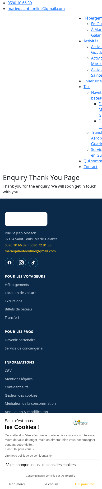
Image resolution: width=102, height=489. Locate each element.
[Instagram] (21, 262)
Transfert (12, 317)
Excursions (13, 301)
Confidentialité (16, 386)
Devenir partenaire (20, 339)
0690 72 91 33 (40, 245)
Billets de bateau (18, 309)
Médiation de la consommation (30, 403)
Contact (90, 166)
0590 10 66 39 (20, 2)
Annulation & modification (26, 411)
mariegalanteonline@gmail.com (36, 8)
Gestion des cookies (21, 395)
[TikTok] (33, 262)
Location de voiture (20, 292)
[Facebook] (9, 262)
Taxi (86, 86)
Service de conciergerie (23, 348)
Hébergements (17, 284)
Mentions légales (18, 378)
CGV (8, 370)
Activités (90, 41)
